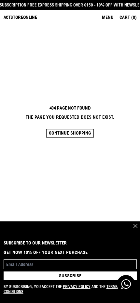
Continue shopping (70, 133)
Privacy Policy (77, 286)
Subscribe (70, 275)
